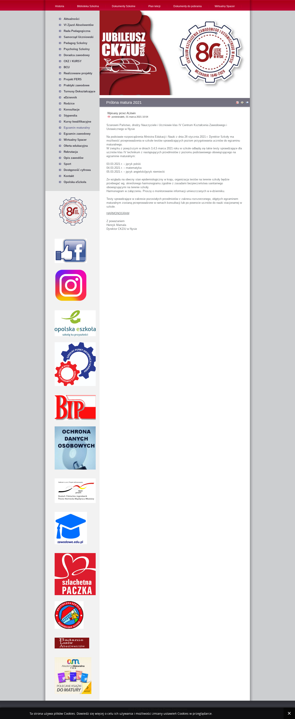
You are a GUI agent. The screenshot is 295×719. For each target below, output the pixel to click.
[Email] (248, 103)
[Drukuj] (243, 103)
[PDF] (238, 103)
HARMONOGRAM (117, 213)
